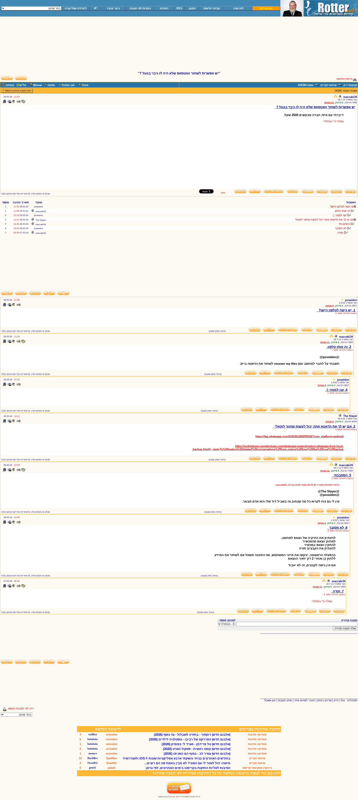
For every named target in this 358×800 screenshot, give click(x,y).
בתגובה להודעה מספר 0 (346, 313)
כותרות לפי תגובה (140, 8)
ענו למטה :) (339, 215)
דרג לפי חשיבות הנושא (21, 708)
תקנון (192, 8)
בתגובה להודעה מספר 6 (334, 594)
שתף (223, 193)
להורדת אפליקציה (76, 8)
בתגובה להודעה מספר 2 (338, 393)
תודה (340, 232)
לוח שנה (238, 8)
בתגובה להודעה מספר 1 (342, 350)
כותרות (164, 8)
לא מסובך (340, 228)
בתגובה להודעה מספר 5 (338, 531)
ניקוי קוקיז (113, 8)
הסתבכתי (344, 223)
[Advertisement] (179, 46)
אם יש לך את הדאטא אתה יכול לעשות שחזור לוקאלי (324, 219)
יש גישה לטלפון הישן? (342, 206)
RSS (179, 8)
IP (95, 8)
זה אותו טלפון (342, 210)
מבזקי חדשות (211, 8)
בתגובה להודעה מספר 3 (342, 478)
